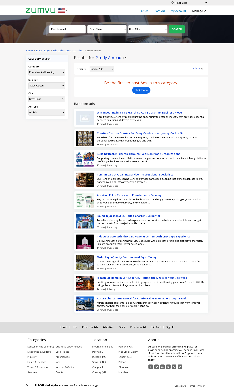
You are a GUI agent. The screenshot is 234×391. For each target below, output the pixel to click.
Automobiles (63, 356)
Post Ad (159, 11)
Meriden (123, 372)
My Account (178, 11)
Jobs (58, 362)
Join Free (156, 327)
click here (141, 90)
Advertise (108, 327)
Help (74, 327)
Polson (122, 362)
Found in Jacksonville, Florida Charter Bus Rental (128, 216)
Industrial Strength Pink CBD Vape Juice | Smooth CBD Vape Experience (143, 236)
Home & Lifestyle (36, 362)
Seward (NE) (99, 362)
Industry (32, 356)
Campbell (97, 367)
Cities (144, 11)
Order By (81, 69)
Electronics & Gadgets (39, 351)
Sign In (170, 327)
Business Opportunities (69, 346)
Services (32, 372)
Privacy (201, 385)
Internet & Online (65, 367)
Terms (191, 385)
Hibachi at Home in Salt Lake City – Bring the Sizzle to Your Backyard (142, 277)
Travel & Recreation (38, 367)
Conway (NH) (99, 372)
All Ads (196, 68)
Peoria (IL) (97, 351)
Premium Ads (90, 327)
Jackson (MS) (99, 356)
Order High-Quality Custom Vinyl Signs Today (126, 257)
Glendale (123, 367)
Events (59, 372)
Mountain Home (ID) (103, 346)
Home (29, 50)
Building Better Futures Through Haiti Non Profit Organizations (138, 154)
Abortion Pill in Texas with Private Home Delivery (129, 195)
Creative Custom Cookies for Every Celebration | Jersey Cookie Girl (140, 133)
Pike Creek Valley (128, 351)
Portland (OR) (125, 346)
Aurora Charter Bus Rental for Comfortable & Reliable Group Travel (141, 298)
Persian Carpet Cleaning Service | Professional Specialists (135, 174)
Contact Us (180, 385)
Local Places (62, 351)
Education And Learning (68, 50)
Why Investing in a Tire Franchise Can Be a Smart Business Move (139, 112)
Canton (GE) (124, 356)
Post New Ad (138, 327)
